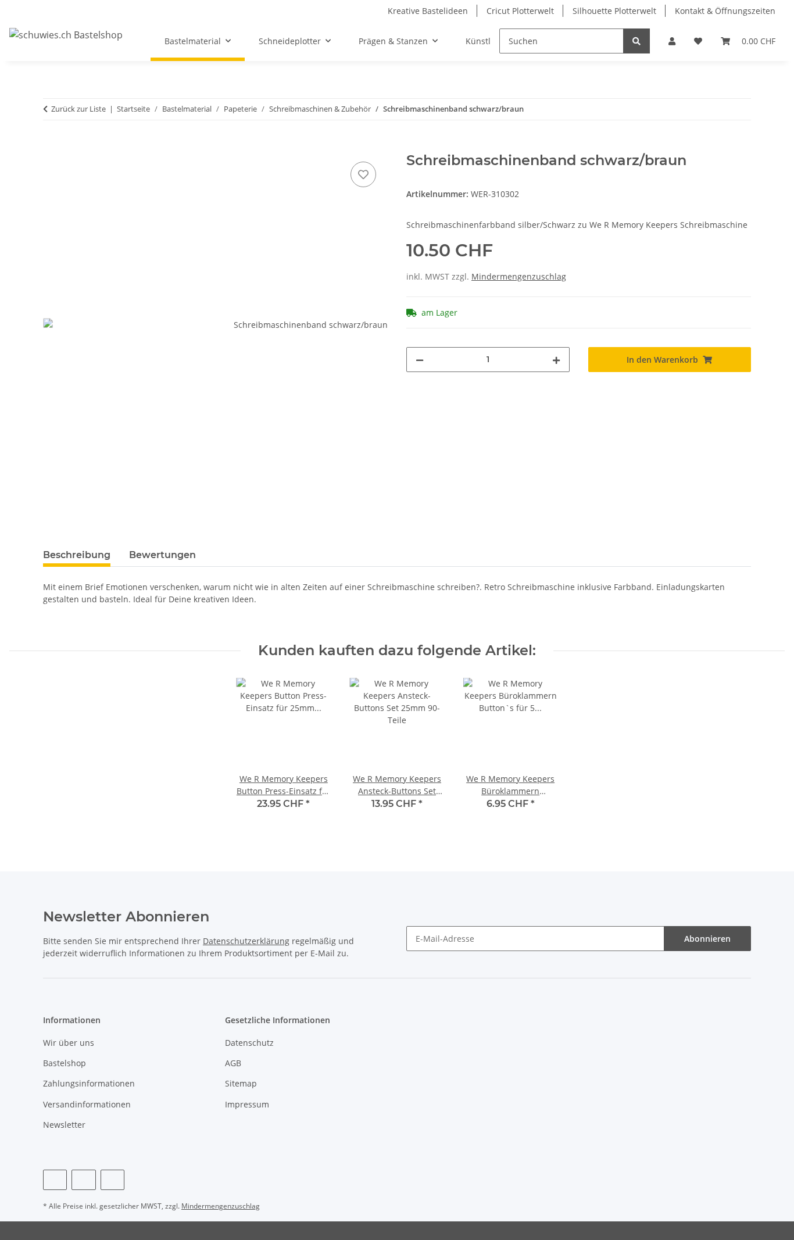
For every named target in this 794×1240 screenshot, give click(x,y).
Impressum (247, 1104)
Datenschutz (249, 1042)
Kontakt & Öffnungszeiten (725, 10)
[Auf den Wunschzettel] (363, 174)
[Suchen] (636, 40)
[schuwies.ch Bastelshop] (66, 35)
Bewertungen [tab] (162, 554)
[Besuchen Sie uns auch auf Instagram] (112, 1180)
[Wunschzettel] (698, 41)
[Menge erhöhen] (556, 359)
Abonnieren (707, 938)
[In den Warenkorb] (52, 146)
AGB (233, 1063)
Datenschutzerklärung (246, 940)
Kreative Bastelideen (428, 10)
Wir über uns (68, 1042)
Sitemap (241, 1083)
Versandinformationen (87, 1104)
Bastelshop (64, 1063)
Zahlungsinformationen (89, 1083)
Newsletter (64, 1124)
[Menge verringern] (419, 359)
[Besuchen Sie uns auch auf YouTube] (83, 1180)
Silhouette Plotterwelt (614, 10)
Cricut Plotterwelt (520, 10)
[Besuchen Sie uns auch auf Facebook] (55, 1180)
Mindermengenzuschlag (518, 276)
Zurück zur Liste (78, 108)
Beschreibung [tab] (76, 554)
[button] (672, 41)
